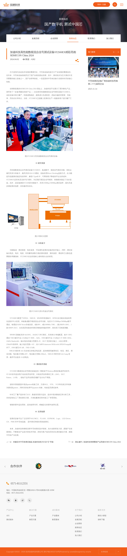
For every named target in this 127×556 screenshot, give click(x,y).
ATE (8, 516)
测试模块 (9, 520)
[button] (117, 52)
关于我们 (78, 510)
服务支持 (101, 510)
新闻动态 (73, 38)
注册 (104, 4)
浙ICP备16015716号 (52, 552)
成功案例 (56, 510)
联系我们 (91, 38)
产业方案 (32, 516)
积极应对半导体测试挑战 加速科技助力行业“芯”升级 (29, 442)
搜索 (114, 4)
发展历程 (35, 38)
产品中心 (10, 510)
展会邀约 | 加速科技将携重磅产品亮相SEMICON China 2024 (94, 442)
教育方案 (32, 520)
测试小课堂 (102, 516)
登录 (99, 4)
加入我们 (110, 38)
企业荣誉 (54, 38)
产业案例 (55, 516)
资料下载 (101, 520)
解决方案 (33, 510)
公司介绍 (17, 38)
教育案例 (55, 520)
